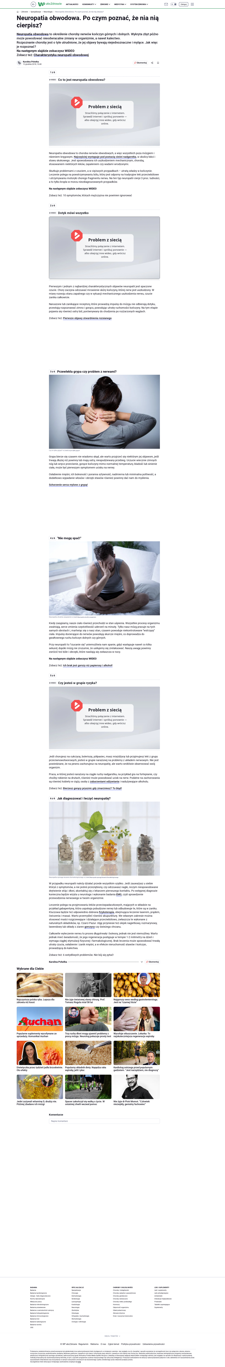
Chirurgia (75, 1293)
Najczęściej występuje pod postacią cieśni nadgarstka (105, 156)
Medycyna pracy (36, 1302)
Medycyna (119, 4)
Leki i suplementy (160, 1290)
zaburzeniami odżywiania (104, 781)
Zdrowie (104, 4)
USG (31, 1327)
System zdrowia (138, 4)
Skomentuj (142, 63)
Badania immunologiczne (39, 1316)
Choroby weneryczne (120, 1299)
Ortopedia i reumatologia (80, 1316)
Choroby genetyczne (120, 1296)
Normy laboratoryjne (37, 1299)
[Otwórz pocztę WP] (166, 4)
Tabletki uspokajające (162, 1304)
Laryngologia (76, 1302)
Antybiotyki (158, 1296)
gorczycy (90, 926)
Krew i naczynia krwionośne (123, 1316)
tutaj (79, 1362)
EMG (119, 894)
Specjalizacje (76, 1290)
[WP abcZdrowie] (52, 4)
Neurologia (75, 1307)
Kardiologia (76, 1304)
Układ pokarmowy (119, 1310)
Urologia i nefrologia (79, 1322)
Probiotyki (158, 1302)
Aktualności (72, 4)
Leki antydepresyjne (161, 1293)
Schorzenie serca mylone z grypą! (68, 484)
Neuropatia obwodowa (33, 34)
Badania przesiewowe (37, 1307)
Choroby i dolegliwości (121, 1290)
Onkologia (75, 1313)
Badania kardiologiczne (38, 1293)
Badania (33, 1290)
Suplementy (158, 1307)
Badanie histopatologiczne (39, 1313)
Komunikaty (88, 4)
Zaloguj (184, 4)
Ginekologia (76, 1299)
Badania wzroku (36, 1325)
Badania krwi (34, 1319)
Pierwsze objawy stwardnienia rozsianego (87, 318)
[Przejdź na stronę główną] (33, 6)
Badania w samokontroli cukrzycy (42, 1310)
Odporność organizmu (121, 1307)
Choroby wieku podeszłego (122, 1302)
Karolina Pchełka (31, 61)
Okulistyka (75, 1310)
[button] (173, 4)
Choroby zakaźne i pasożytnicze (124, 1293)
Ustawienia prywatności (153, 1344)
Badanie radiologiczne (38, 1322)
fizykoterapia (106, 912)
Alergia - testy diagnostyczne (40, 1296)
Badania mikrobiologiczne (39, 1304)
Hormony (116, 1304)
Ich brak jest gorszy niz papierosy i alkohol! (88, 665)
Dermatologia (76, 1296)
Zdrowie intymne (119, 1313)
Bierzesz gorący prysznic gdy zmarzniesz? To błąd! (92, 788)
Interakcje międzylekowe (162, 1299)
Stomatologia (76, 1319)
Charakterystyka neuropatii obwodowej (61, 55)
